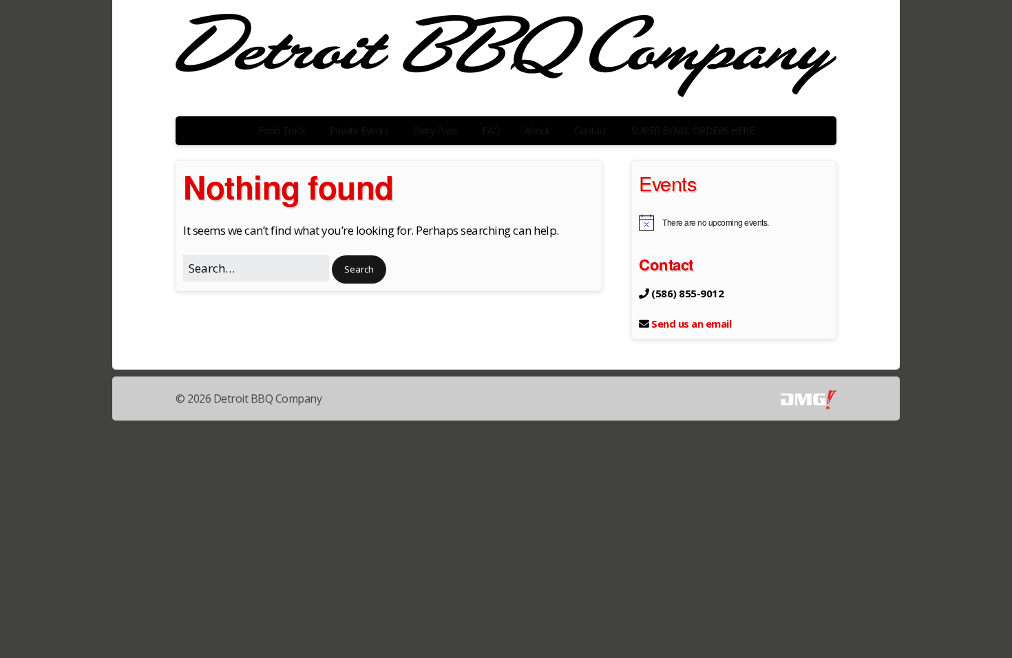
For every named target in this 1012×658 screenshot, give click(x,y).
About (537, 130)
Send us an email (691, 323)
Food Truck (282, 130)
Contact (590, 130)
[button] (359, 269)
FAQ (491, 130)
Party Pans (435, 130)
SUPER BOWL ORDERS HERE (692, 130)
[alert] (734, 222)
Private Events (359, 130)
